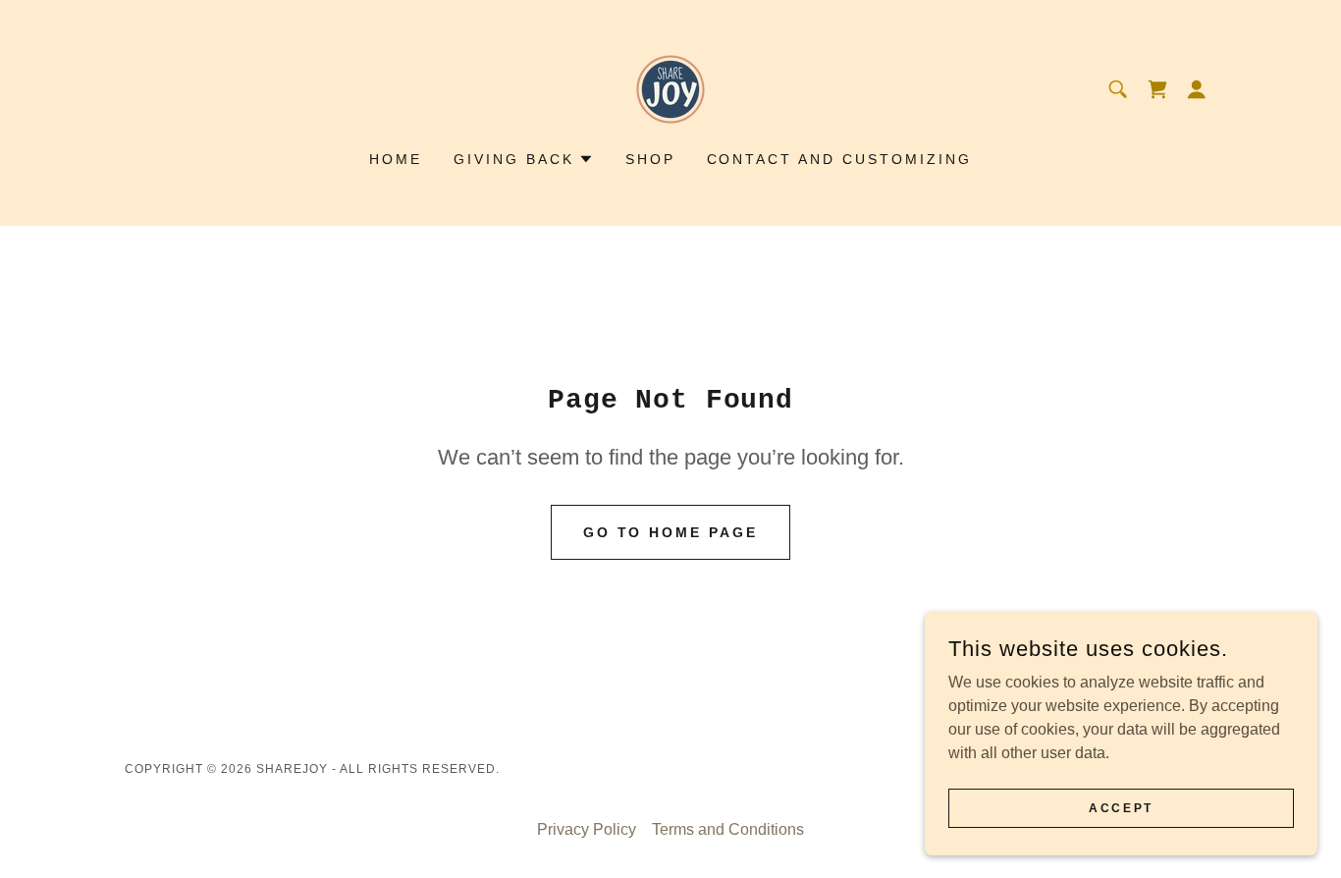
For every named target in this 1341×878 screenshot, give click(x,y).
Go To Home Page (671, 532)
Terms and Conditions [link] (728, 829)
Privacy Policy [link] (586, 829)
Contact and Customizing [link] (840, 159)
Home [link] (395, 159)
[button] (1157, 89)
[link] (670, 88)
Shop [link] (650, 159)
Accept (1121, 807)
